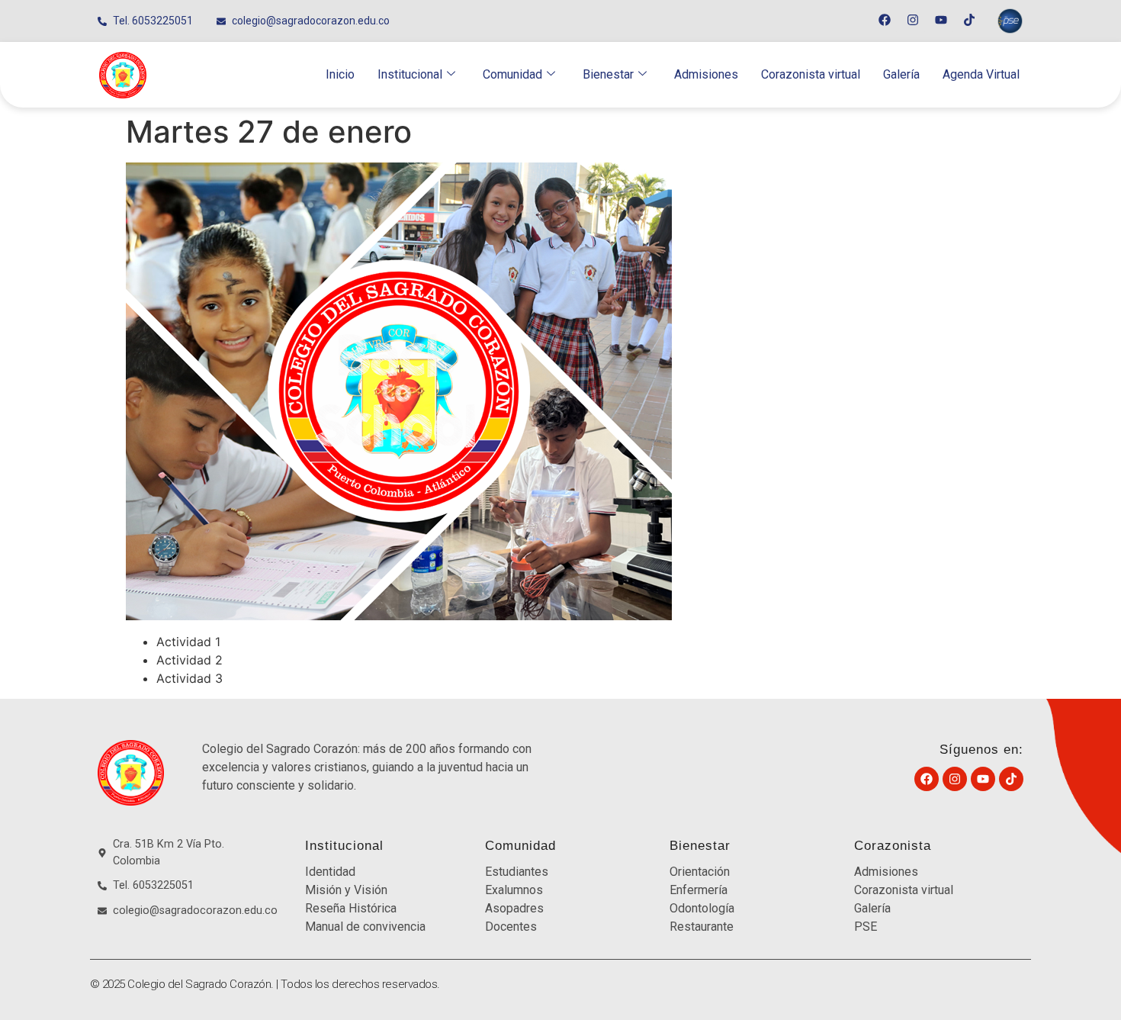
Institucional (409, 74)
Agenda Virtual (981, 74)
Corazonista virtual (810, 74)
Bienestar (608, 74)
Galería (901, 74)
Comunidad (512, 74)
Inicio (340, 74)
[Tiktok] (969, 20)
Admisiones (706, 74)
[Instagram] (913, 20)
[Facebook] (884, 20)
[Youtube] (941, 20)
